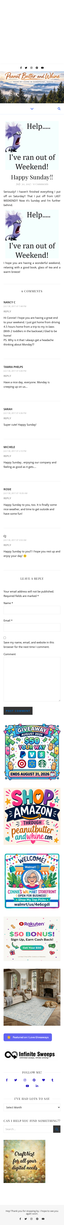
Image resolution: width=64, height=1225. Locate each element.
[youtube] (42, 67)
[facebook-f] (21, 67)
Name (8, 603)
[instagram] (31, 67)
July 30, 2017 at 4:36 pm (15, 413)
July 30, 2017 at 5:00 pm (15, 371)
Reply (7, 311)
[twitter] (26, 67)
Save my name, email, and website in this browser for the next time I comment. (29, 645)
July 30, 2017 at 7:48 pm (15, 306)
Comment (10, 654)
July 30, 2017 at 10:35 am (15, 493)
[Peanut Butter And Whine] (32, 87)
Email (8, 620)
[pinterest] (37, 67)
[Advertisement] (32, 32)
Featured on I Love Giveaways (31, 1037)
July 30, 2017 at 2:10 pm (15, 451)
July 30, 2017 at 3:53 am (15, 540)
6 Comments (40, 184)
